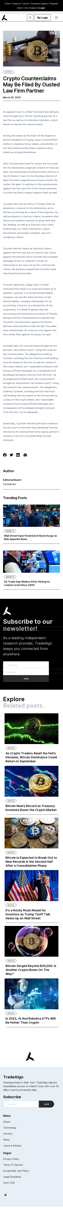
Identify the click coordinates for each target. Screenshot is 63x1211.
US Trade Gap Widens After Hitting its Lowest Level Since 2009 (27, 583)
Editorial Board (12, 479)
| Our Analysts (30, 8)
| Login (41, 8)
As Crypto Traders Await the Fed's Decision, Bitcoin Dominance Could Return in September (31, 757)
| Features (16, 3)
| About (25, 3)
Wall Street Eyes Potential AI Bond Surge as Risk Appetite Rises (30, 537)
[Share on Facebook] (5, 455)
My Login (42, 17)
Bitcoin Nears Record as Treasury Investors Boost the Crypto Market (31, 808)
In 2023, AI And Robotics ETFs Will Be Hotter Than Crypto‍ (31, 1020)
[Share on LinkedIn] (18, 455)
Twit (5, 1195)
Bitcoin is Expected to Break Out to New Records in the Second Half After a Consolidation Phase (31, 861)
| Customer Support (38, 3)
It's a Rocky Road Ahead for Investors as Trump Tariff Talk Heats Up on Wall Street (28, 914)
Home (7, 3)
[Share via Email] (25, 456)
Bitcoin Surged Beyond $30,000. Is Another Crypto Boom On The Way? (31, 970)
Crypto (8, 72)
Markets (10, 531)
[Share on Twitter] (11, 455)
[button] (56, 17)
